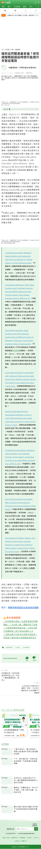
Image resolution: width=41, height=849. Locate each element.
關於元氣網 (6, 837)
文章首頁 (17, 841)
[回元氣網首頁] (7, 2)
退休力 (36, 837)
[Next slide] (38, 724)
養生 (9, 6)
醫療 (24, 6)
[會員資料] (35, 2)
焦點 (3, 6)
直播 (6, 726)
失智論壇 (17, 6)
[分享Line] (15, 10)
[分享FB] (5, 10)
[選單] (38, 2)
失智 (11, 49)
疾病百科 (29, 837)
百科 (30, 6)
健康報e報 (10, 829)
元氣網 (7, 49)
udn (2, 49)
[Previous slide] (3, 724)
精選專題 (22, 837)
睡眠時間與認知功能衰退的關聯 (23, 607)
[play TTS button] (10, 109)
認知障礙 (16, 350)
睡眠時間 (9, 647)
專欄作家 (24, 841)
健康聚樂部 (14, 837)
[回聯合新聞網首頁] (2, 2)
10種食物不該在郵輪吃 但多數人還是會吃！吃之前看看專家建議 (23, 15)
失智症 (17, 647)
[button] (38, 6)
